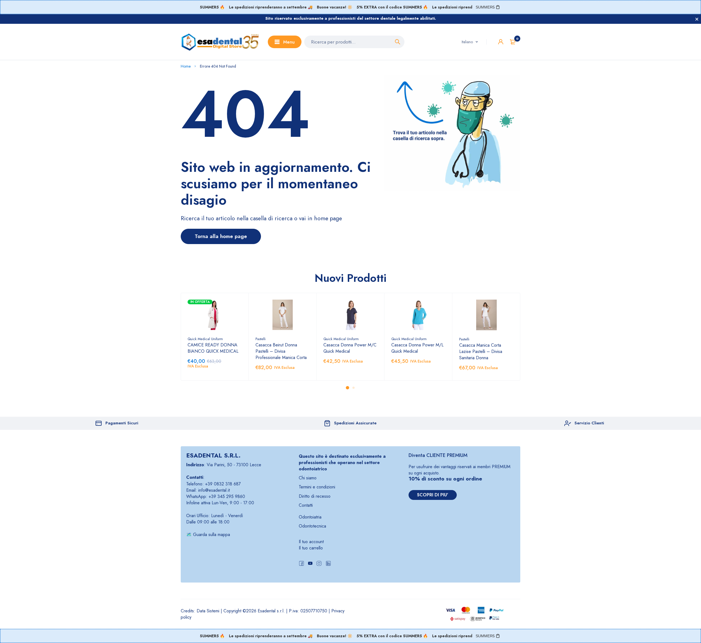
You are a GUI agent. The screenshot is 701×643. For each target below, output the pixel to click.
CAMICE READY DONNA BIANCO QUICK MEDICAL (213, 348)
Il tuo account (311, 541)
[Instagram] (319, 564)
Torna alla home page (221, 236)
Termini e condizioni (317, 487)
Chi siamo (308, 478)
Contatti (306, 505)
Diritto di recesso (315, 496)
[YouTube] (310, 564)
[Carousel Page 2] (353, 388)
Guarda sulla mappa (211, 534)
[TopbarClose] (697, 19)
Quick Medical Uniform (205, 338)
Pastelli (260, 338)
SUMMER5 (485, 7)
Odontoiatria (310, 517)
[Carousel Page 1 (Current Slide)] (347, 387)
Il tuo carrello (311, 548)
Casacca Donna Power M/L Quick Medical (417, 348)
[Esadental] (220, 42)
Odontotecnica (312, 526)
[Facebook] (301, 564)
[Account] (501, 41)
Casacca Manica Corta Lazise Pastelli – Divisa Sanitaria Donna (480, 351)
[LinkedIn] (328, 564)
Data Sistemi (208, 611)
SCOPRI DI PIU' (432, 495)
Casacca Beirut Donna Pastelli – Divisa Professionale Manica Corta (281, 351)
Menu (289, 42)
